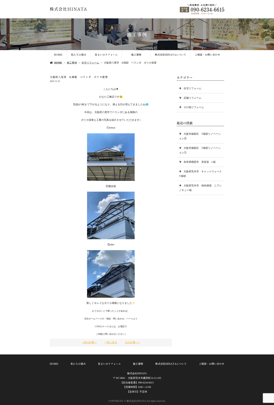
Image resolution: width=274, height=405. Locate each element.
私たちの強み (78, 54)
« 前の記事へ (89, 342)
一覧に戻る (110, 342)
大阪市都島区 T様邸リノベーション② (200, 136)
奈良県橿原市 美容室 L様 (200, 162)
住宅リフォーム (90, 62)
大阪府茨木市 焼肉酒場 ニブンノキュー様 (200, 187)
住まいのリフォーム (106, 54)
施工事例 (136, 54)
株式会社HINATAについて (170, 54)
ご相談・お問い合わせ (207, 54)
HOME (58, 54)
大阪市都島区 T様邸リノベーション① (200, 150)
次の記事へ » (132, 342)
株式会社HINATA (137, 373)
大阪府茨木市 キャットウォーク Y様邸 (201, 173)
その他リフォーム (194, 107)
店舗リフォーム (192, 98)
